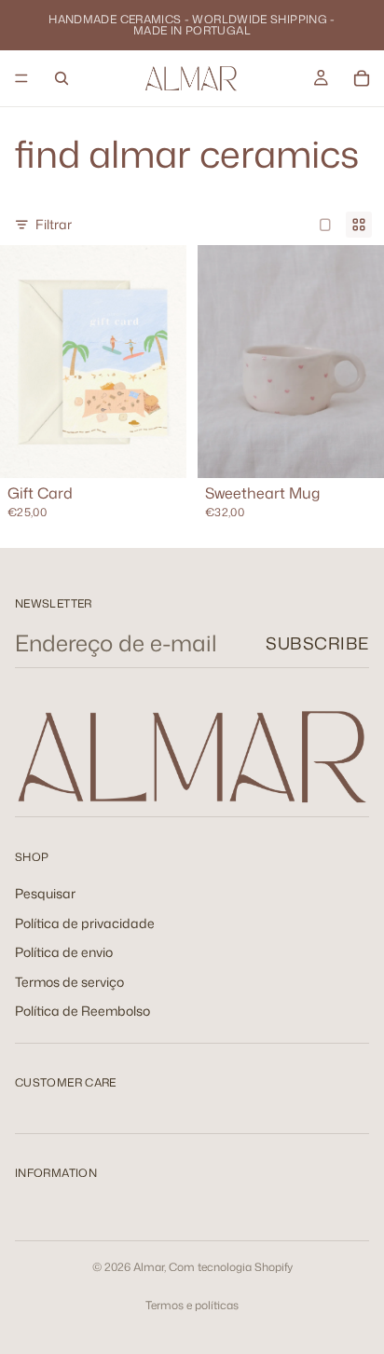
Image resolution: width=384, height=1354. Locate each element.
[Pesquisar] (61, 78)
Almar (148, 1267)
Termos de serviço (69, 982)
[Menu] (21, 78)
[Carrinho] (361, 78)
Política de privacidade (85, 923)
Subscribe (317, 643)
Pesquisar (45, 893)
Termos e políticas (192, 1305)
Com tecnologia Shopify (231, 1267)
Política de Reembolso (82, 1011)
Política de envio (64, 953)
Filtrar (53, 224)
